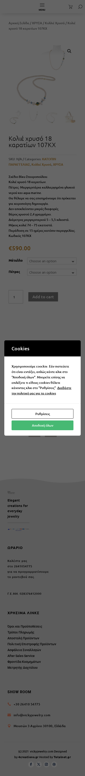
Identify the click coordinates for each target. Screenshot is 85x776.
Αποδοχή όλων (42, 425)
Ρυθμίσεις (42, 414)
